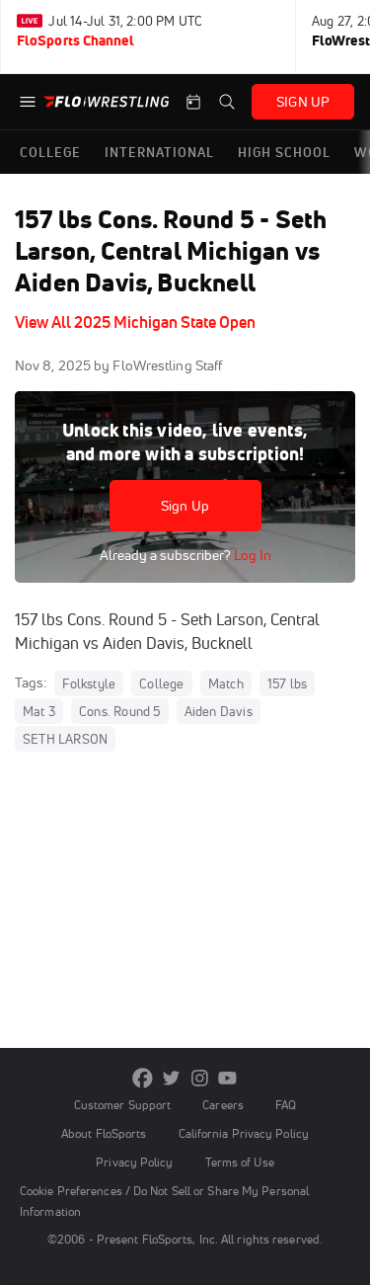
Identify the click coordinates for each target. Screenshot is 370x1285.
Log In (251, 555)
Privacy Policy (134, 1162)
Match (226, 683)
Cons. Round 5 (120, 711)
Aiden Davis (219, 711)
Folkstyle (88, 683)
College (161, 683)
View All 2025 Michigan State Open (135, 322)
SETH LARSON (65, 739)
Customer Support (123, 1104)
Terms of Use (239, 1162)
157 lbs (287, 683)
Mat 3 (39, 711)
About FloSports (103, 1133)
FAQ (285, 1104)
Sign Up (185, 506)
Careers (223, 1104)
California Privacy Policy (244, 1133)
